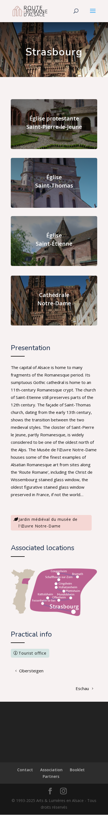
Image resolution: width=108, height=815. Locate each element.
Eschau (82, 688)
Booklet (77, 769)
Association (51, 769)
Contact (25, 769)
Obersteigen (31, 670)
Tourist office (33, 653)
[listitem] (59, 572)
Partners (51, 776)
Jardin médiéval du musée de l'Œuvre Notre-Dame (48, 523)
